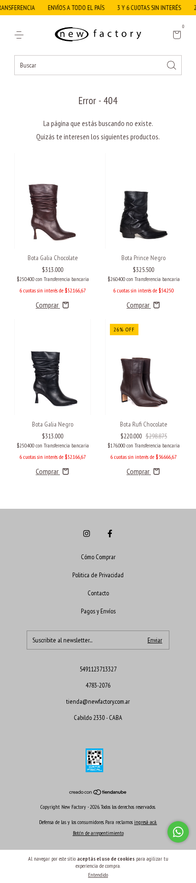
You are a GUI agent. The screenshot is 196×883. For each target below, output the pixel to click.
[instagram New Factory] (86, 533)
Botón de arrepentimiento (98, 832)
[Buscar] (172, 64)
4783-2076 (98, 685)
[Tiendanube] (98, 792)
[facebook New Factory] (110, 533)
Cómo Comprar (98, 557)
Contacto (98, 593)
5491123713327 (98, 669)
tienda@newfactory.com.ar (98, 701)
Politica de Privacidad (98, 575)
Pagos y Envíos (98, 611)
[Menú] (20, 35)
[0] (175, 36)
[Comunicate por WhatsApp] (178, 832)
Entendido (98, 874)
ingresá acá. (145, 821)
